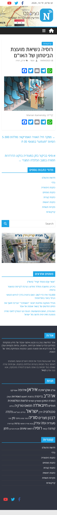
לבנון (51, 417)
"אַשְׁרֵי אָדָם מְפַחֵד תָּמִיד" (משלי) (41, 281)
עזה (43, 423)
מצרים (42, 417)
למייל (43, 370)
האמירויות (16, 396)
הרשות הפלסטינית (18, 400)
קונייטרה (10, 423)
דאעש (24, 396)
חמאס (28, 405)
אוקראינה (44, 390)
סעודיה (51, 423)
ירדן (40, 412)
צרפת (17, 423)
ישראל (32, 411)
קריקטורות (47, 43)
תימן (6, 428)
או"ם (23, 60)
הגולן (9, 396)
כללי (53, 182)
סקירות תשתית (48, 206)
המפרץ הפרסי (34, 400)
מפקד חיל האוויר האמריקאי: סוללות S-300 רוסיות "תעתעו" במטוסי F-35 (28, 139)
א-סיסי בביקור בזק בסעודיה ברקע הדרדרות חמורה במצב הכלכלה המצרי (30, 158)
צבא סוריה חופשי (26, 423)
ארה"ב (49, 396)
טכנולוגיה (49, 412)
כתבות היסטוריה (48, 187)
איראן (32, 389)
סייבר (18, 418)
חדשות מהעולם (48, 177)
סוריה (33, 417)
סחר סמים (24, 418)
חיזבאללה (40, 405)
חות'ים (51, 406)
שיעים (23, 428)
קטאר (45, 428)
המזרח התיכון (48, 400)
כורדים (23, 412)
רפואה (30, 428)
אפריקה (13, 390)
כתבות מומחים (49, 192)
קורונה (51, 428)
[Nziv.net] (51, 30)
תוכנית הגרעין (14, 429)
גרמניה (31, 396)
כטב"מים (16, 412)
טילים (12, 406)
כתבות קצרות (49, 197)
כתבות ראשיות (49, 202)
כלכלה (9, 412)
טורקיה (19, 405)
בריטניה (38, 396)
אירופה (22, 390)
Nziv (32, 60)
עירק (37, 423)
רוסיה (18, 60)
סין (13, 418)
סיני (9, 418)
